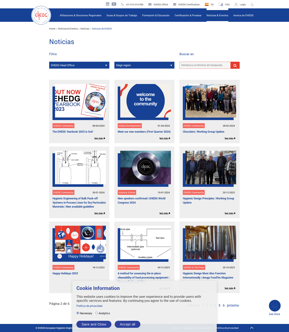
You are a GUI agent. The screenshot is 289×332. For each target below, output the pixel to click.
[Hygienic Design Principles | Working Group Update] (208, 170)
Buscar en (186, 54)
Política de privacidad (227, 327)
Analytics (104, 313)
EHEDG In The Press (194, 267)
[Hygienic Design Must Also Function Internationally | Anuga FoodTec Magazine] (208, 245)
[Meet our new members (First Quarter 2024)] (143, 103)
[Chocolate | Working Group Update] (208, 103)
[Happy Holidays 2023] (78, 245)
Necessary (86, 313)
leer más (98, 138)
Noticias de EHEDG (102, 28)
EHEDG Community (63, 125)
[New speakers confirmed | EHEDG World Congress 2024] (143, 170)
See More (274, 314)
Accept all (127, 324)
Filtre (53, 54)
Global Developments (130, 125)
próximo (233, 305)
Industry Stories (127, 192)
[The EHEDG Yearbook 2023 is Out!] (78, 103)
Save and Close (94, 324)
